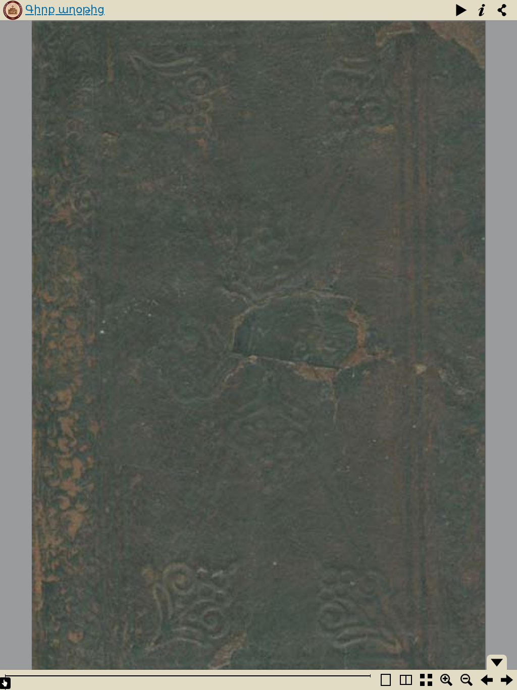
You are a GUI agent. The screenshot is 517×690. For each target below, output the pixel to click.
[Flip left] (487, 680)
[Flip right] (507, 680)
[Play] (461, 10)
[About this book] (482, 10)
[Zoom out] (466, 680)
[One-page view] (386, 680)
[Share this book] (502, 10)
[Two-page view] (406, 680)
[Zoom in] (446, 680)
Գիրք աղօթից (65, 9)
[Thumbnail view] (426, 680)
